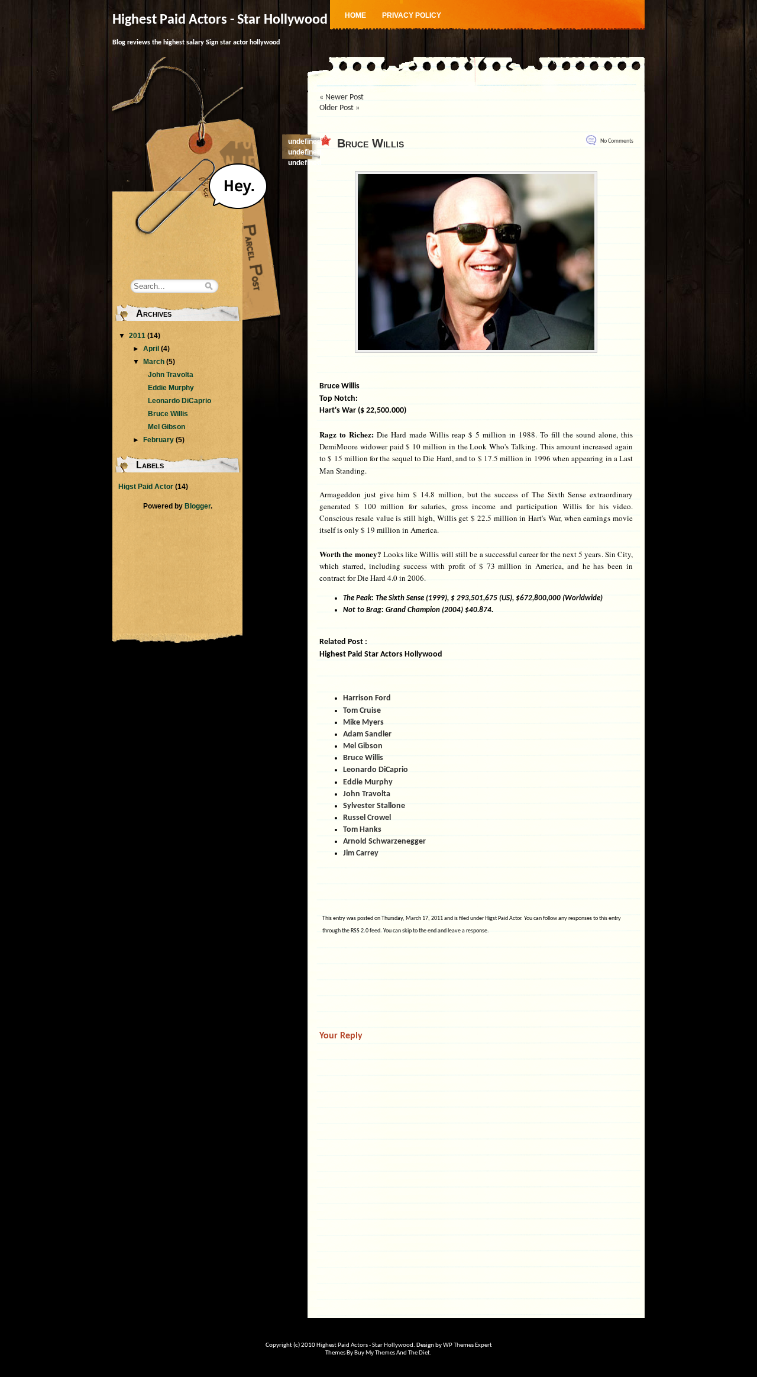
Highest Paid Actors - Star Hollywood (220, 20)
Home (355, 15)
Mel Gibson (166, 427)
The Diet (419, 1353)
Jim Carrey (360, 853)
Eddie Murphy (171, 388)
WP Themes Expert (467, 1345)
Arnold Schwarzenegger (384, 841)
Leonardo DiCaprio (179, 401)
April (151, 349)
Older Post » (339, 108)
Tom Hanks (362, 829)
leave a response (467, 931)
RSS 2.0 (359, 931)
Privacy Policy (411, 15)
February (158, 440)
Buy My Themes (374, 1353)
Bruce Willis (370, 143)
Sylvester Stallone (374, 806)
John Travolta (170, 375)
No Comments (616, 141)
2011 (137, 336)
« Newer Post (341, 97)
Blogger (198, 506)
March (153, 362)
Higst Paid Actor (503, 918)
